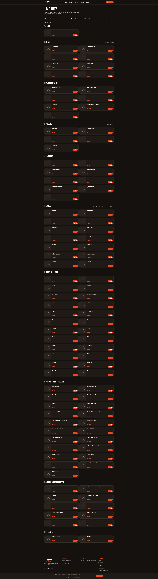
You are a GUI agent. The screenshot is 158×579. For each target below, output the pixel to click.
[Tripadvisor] (51, 569)
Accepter (99, 575)
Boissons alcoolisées (105, 18)
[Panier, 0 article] (104, 2)
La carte (71, 2)
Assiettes (71, 18)
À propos (76, 2)
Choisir (75, 35)
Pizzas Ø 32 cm (83, 18)
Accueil (65, 2)
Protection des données (103, 570)
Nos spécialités (58, 18)
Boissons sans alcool (93, 18)
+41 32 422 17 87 (65, 563)
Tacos (46, 18)
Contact (87, 2)
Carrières (82, 2)
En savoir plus (77, 577)
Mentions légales (101, 568)
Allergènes (49, 22)
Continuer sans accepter (89, 575)
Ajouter (75, 214)
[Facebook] (48, 569)
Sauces (76, 18)
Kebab (51, 18)
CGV (99, 571)
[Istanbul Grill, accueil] (47, 2)
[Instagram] (45, 569)
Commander (109, 2)
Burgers (65, 18)
